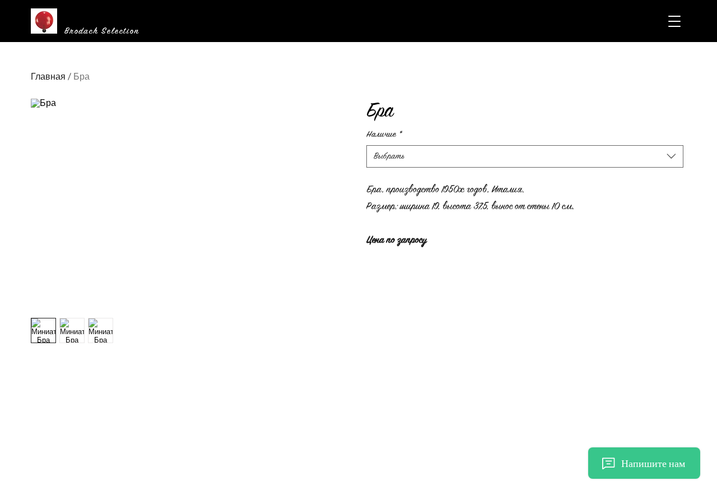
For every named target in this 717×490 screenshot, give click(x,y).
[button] (674, 21)
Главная (48, 76)
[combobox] (525, 156)
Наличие (384, 134)
